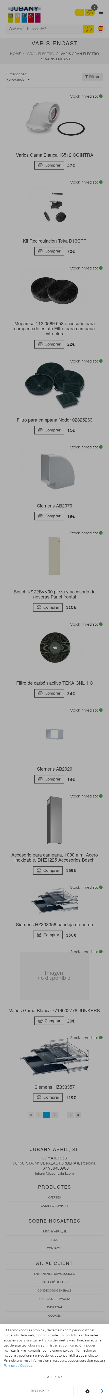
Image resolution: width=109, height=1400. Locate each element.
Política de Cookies (18, 1365)
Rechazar (40, 1391)
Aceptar (54, 1377)
